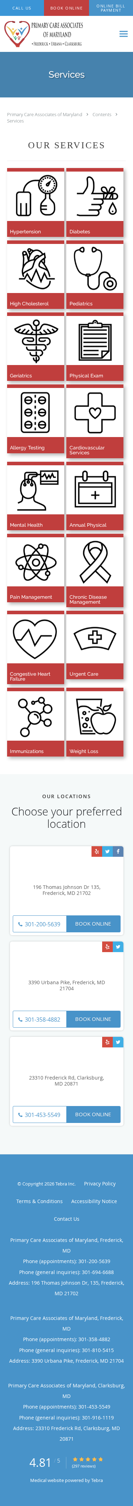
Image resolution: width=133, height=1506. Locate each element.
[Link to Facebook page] (118, 851)
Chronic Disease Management (88, 599)
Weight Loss (84, 751)
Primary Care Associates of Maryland (45, 114)
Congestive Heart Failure (30, 676)
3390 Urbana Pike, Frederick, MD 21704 (66, 986)
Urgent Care (84, 674)
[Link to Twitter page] (107, 851)
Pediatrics (81, 303)
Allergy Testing (27, 447)
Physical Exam (86, 375)
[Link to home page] (57, 34)
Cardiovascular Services (87, 450)
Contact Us (66, 1218)
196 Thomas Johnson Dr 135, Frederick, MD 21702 (66, 890)
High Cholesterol (29, 303)
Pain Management (31, 597)
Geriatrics (21, 375)
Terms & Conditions (39, 1201)
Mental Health (26, 525)
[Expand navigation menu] (124, 34)
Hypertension (25, 231)
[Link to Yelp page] (97, 851)
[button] (66, 8)
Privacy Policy (100, 1183)
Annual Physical (88, 525)
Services (15, 121)
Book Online (93, 923)
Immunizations (27, 751)
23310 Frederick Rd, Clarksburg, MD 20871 (66, 1081)
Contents (102, 114)
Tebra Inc (64, 1184)
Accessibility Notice (94, 1201)
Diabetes (80, 231)
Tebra (97, 1480)
